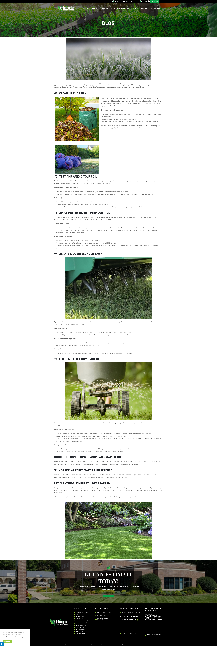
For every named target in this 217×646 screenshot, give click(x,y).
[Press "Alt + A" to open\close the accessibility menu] (2, 644)
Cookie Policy (19, 637)
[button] (108, 596)
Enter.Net (113, 644)
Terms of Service (149, 644)
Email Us (144, 1)
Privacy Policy (140, 644)
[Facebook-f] (138, 620)
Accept (7, 641)
